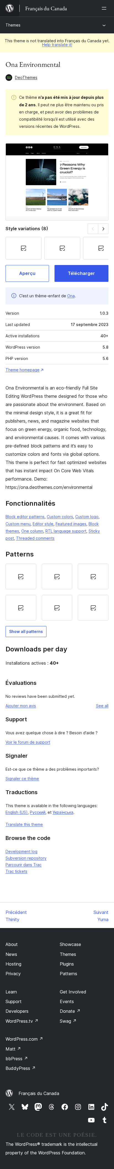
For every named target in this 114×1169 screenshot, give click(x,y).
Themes (13, 25)
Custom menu (18, 523)
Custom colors (60, 516)
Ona (71, 295)
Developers (17, 1011)
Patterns (68, 973)
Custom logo (87, 516)
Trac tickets (16, 871)
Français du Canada (39, 1093)
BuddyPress (21, 1068)
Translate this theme (24, 824)
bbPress (17, 1058)
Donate (70, 1011)
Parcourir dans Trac (24, 864)
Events (67, 1001)
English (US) (17, 812)
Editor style (43, 523)
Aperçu (27, 273)
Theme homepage (23, 369)
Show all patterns (26, 631)
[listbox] (57, 592)
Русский (37, 812)
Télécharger (81, 273)
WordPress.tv (22, 1021)
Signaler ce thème (22, 778)
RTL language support (65, 531)
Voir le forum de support (28, 742)
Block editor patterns (25, 516)
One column (32, 531)
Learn (11, 992)
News (11, 954)
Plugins (67, 964)
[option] (21, 576)
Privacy (13, 973)
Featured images (71, 523)
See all (102, 705)
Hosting (13, 964)
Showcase (70, 944)
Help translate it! (57, 44)
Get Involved (73, 992)
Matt (13, 1049)
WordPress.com (24, 1039)
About (12, 944)
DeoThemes (26, 77)
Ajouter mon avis (21, 705)
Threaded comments (35, 538)
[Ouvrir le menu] (105, 8)
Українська (63, 812)
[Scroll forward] (103, 228)
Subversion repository (26, 858)
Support (14, 1001)
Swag (68, 1021)
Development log (21, 851)
